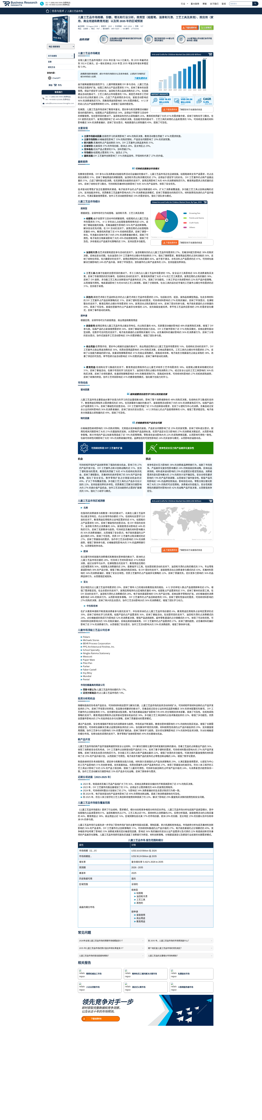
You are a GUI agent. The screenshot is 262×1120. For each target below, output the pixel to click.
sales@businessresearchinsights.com (59, 103)
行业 (183, 3)
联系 (224, 3)
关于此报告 (52, 56)
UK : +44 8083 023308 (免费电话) (57, 99)
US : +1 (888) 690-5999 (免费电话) (58, 97)
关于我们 (214, 3)
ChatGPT (56, 78)
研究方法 (51, 67)
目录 (50, 61)
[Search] (255, 4)
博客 (205, 3)
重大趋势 (195, 3)
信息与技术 (58, 11)
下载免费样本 (171, 109)
